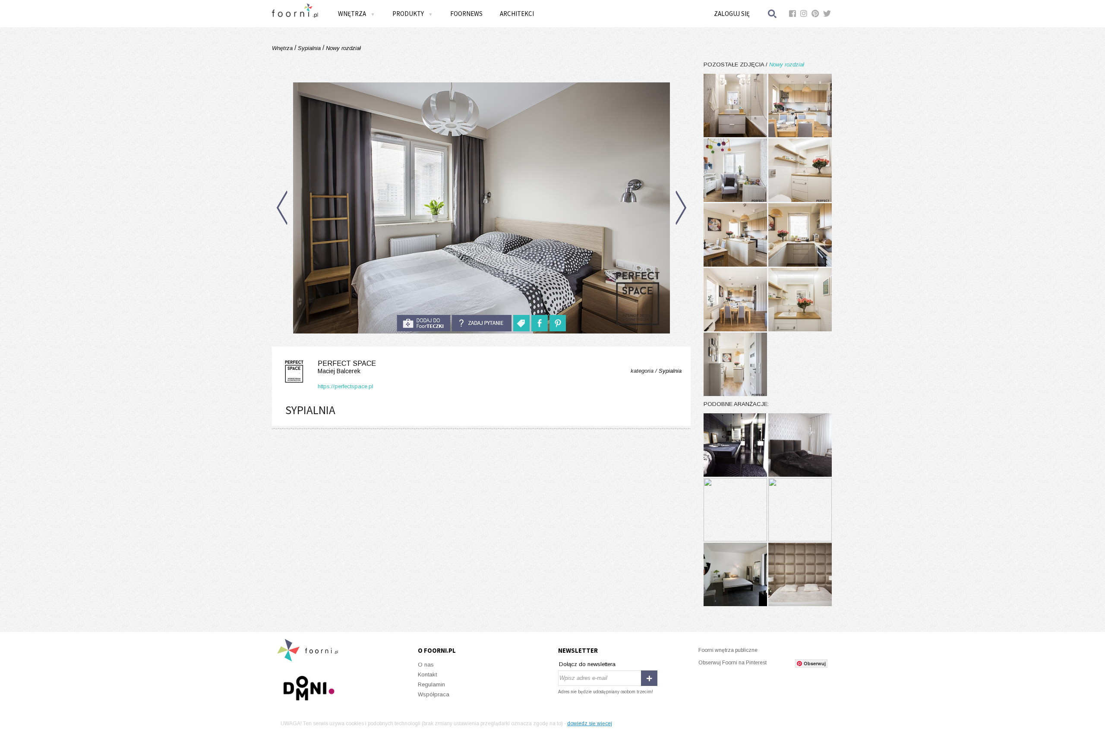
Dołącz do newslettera (587, 664)
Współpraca (433, 694)
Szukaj (772, 13)
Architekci (517, 13)
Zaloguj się (732, 13)
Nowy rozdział (342, 48)
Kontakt (427, 674)
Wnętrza (283, 48)
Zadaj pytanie (481, 323)
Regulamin (431, 684)
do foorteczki (423, 323)
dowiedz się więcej (589, 723)
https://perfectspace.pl (345, 386)
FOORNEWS (466, 13)
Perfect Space (347, 367)
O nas (426, 664)
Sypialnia (309, 48)
